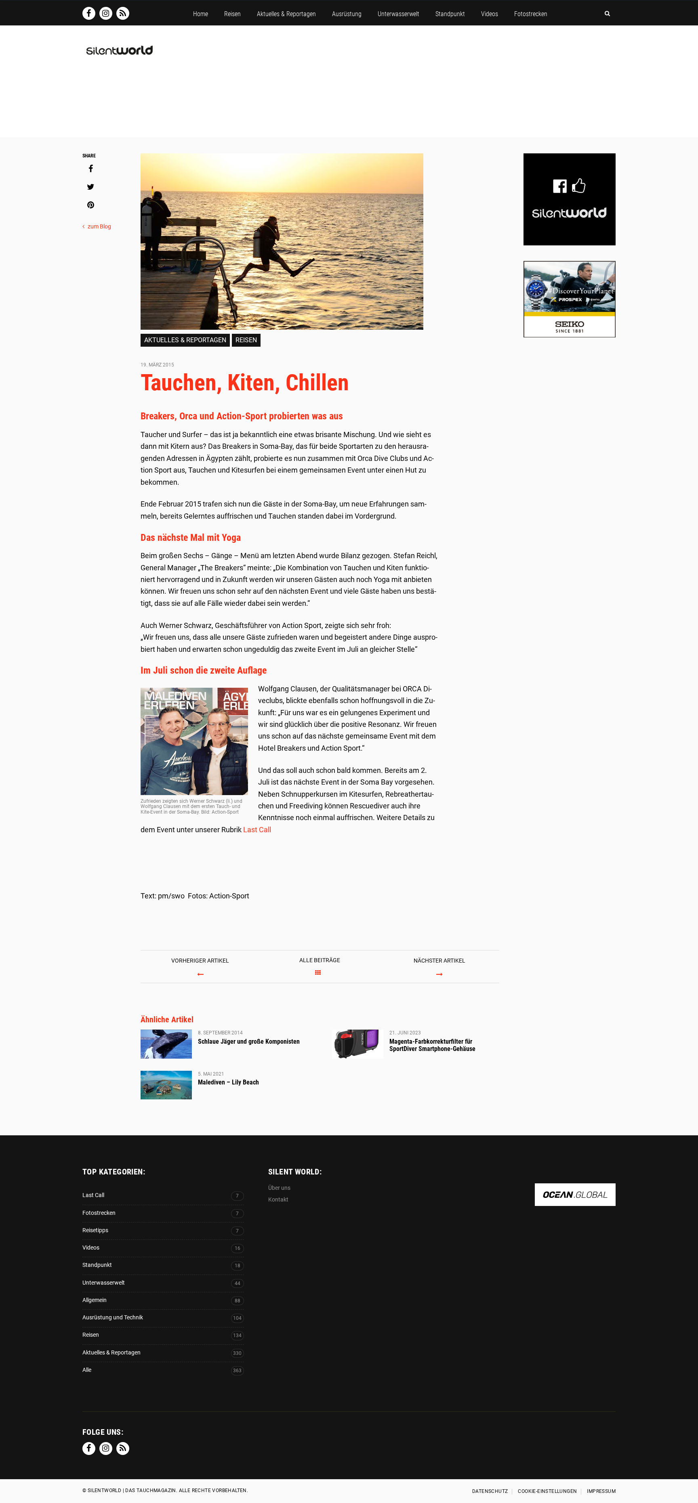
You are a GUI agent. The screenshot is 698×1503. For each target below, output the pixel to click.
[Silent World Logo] (118, 55)
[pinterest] (90, 205)
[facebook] (90, 169)
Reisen (246, 340)
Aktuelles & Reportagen (185, 340)
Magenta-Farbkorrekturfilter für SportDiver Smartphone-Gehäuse (432, 1045)
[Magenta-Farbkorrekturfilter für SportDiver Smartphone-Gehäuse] (357, 1044)
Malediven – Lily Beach (228, 1082)
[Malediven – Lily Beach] (166, 1085)
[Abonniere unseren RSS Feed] (122, 13)
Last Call (257, 829)
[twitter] (90, 187)
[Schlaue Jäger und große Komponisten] (166, 1044)
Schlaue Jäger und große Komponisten (249, 1041)
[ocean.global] (575, 1201)
